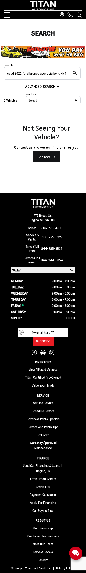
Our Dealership (43, 528)
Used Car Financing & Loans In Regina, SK (43, 468)
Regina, (35, 220)
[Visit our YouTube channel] (43, 352)
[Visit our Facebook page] (34, 352)
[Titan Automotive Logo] (43, 5)
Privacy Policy (64, 568)
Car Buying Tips (43, 510)
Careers (43, 560)
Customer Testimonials (43, 536)
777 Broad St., (43, 215)
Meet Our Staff (43, 544)
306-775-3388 (51, 228)
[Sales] (70, 15)
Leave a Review (43, 552)
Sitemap (16, 568)
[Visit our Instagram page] (51, 352)
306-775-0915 (52, 237)
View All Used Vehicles (43, 369)
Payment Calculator (43, 495)
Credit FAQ (43, 487)
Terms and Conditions (38, 568)
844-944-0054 (52, 260)
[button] (43, 52)
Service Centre (43, 403)
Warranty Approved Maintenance (43, 445)
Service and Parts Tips (43, 427)
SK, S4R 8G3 (48, 220)
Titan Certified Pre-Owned (43, 377)
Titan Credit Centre (43, 479)
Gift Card (43, 435)
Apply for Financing (43, 502)
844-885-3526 (51, 248)
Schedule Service (43, 411)
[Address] (62, 15)
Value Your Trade (43, 385)
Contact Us (46, 156)
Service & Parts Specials (43, 419)
